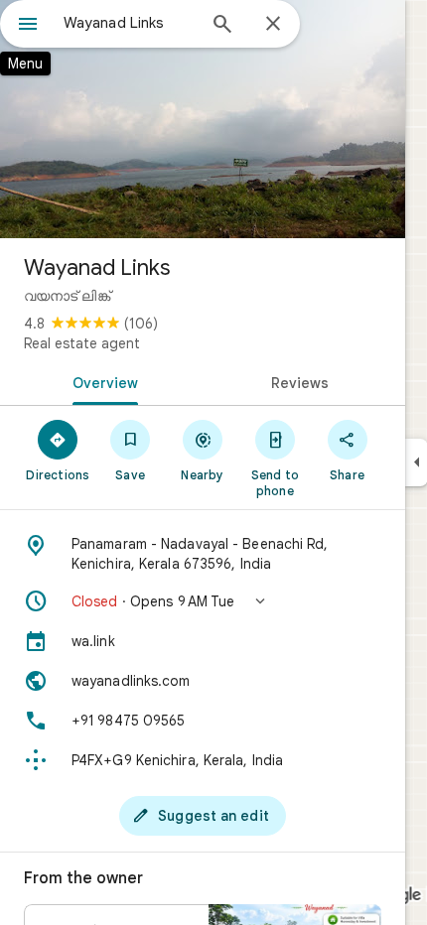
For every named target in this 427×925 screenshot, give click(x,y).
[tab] (101, 381)
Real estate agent (82, 343)
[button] (202, 601)
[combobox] (129, 23)
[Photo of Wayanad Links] (202, 119)
